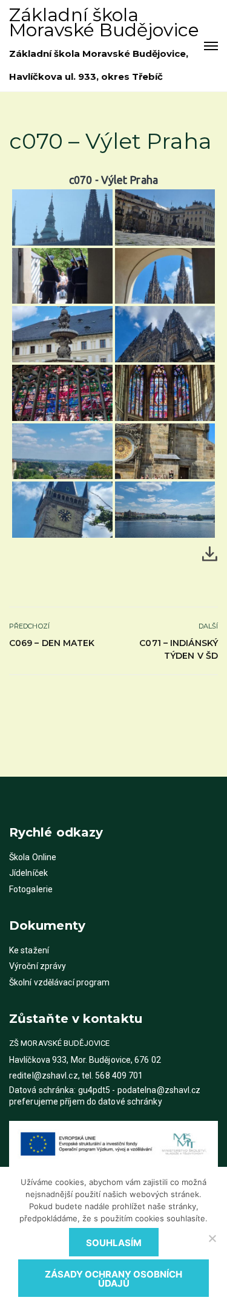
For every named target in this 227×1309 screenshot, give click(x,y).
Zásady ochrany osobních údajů (113, 1278)
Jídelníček (28, 873)
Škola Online (32, 857)
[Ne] (212, 1238)
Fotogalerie (31, 889)
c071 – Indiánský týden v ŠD (178, 649)
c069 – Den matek (52, 643)
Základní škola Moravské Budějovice (104, 22)
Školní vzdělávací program (59, 982)
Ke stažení (29, 950)
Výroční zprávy (37, 966)
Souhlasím (114, 1243)
